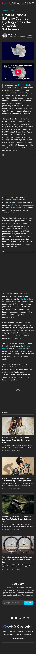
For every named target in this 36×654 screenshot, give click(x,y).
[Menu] (33, 3)
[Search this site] (29, 3)
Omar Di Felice (23, 85)
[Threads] (20, 618)
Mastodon (29, 631)
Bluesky (21, 631)
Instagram (18, 349)
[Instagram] (28, 618)
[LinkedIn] (12, 618)
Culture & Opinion (8, 11)
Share (29, 35)
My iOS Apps (8, 634)
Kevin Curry (12, 35)
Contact (12, 631)
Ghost (22, 638)
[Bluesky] (16, 618)
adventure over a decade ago (22, 205)
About (5, 631)
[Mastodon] (24, 618)
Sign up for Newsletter (24, 634)
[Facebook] (8, 618)
